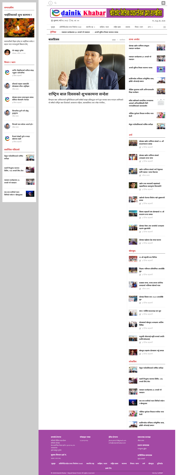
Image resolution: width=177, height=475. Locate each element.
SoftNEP (160, 473)
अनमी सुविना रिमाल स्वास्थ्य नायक (106, 32)
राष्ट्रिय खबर (117, 27)
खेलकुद (151, 463)
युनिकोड (160, 463)
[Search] (55, 2)
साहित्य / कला (104, 27)
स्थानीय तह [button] (90, 27)
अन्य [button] (149, 27)
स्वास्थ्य (128, 27)
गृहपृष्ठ (53, 27)
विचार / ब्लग (139, 27)
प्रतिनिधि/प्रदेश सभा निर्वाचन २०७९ (70, 27)
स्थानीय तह (90, 463)
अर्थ (143, 463)
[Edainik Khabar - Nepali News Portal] (107, 16)
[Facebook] (163, 2)
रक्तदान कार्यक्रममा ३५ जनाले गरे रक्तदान (76, 32)
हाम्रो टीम (108, 468)
